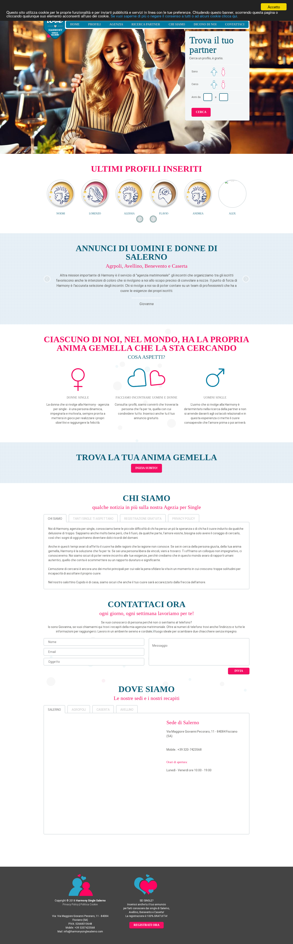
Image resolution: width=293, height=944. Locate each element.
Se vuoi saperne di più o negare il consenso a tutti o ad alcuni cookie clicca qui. (174, 15)
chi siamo (55, 518)
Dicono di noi (205, 24)
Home (75, 24)
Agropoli (79, 709)
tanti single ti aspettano (93, 518)
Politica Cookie (89, 904)
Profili (94, 24)
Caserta (103, 709)
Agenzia (116, 24)
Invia (238, 670)
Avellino (126, 709)
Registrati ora (146, 925)
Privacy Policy (183, 518)
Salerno (54, 709)
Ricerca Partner (145, 24)
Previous (47, 279)
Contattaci (234, 24)
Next (245, 279)
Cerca (201, 112)
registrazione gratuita (143, 518)
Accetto (274, 6)
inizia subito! (146, 468)
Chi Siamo (177, 24)
